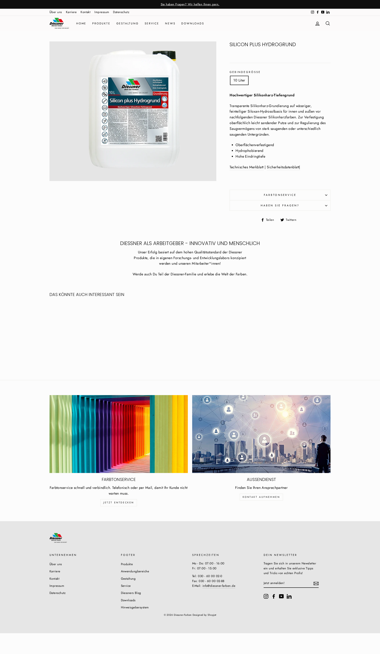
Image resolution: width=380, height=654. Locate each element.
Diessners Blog (131, 593)
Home (81, 23)
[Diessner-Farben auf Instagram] (266, 596)
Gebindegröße (245, 72)
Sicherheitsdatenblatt (283, 167)
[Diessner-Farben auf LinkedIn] (289, 596)
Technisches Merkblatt (246, 167)
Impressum (101, 12)
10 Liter (239, 80)
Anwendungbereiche (135, 571)
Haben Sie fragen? (280, 205)
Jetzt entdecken (118, 502)
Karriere (71, 12)
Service (152, 23)
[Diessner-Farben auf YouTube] (281, 596)
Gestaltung (127, 23)
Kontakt (85, 12)
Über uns (55, 12)
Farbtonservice (280, 195)
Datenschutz (121, 12)
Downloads (192, 23)
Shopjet (212, 615)
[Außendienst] (261, 434)
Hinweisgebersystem (135, 607)
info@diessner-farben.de (218, 586)
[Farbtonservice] (118, 434)
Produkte (101, 23)
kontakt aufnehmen (261, 497)
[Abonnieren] (316, 583)
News (170, 23)
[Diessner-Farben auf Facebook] (273, 596)
